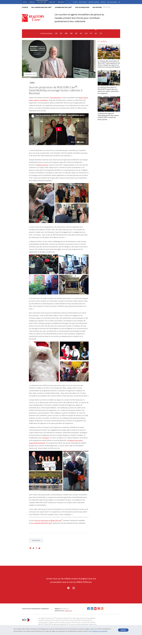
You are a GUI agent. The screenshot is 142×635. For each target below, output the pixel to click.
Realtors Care (42, 2)
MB (66, 33)
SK (101, 33)
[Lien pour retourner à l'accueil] (34, 18)
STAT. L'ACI (52, 2)
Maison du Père (42, 165)
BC (61, 33)
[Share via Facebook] (30, 548)
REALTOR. (61, 2)
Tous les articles (46, 33)
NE (76, 33)
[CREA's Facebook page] (88, 608)
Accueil (75, 2)
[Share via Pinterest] (36, 548)
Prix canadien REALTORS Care (41, 7)
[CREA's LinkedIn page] (92, 608)
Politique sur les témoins (99, 631)
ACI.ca (25, 2)
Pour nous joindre (112, 2)
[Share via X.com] (33, 548)
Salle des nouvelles (93, 2)
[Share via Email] (39, 548)
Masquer (123, 630)
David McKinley (55, 98)
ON (86, 33)
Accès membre (83, 2)
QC (96, 33)
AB (56, 33)
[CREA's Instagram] (98, 608)
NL (81, 33)
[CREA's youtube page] (95, 608)
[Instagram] (73, 589)
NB (71, 33)
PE (91, 33)
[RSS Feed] (102, 608)
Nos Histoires (97, 7)
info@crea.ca (68, 610)
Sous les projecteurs (82, 7)
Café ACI (32, 2)
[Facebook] (68, 589)
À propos (25, 7)
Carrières (103, 2)
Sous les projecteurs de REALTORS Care (48, 520)
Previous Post (36, 540)
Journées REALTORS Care (63, 7)
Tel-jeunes (45, 438)
